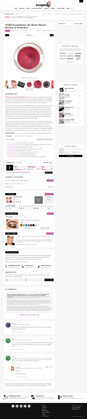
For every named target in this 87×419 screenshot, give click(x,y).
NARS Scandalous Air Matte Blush (15, 97)
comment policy (29, 294)
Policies (44, 409)
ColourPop (7, 17)
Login (81, 1)
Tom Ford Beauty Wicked (14, 155)
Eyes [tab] (16, 217)
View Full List (70, 62)
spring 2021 (20, 183)
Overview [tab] (19, 136)
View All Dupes (48, 139)
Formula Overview (19, 133)
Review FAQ (50, 233)
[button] (16, 8)
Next (53, 35)
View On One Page (29, 90)
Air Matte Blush (17, 197)
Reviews (7, 30)
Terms (43, 414)
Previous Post (9, 187)
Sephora (18, 172)
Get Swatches (49, 280)
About (43, 405)
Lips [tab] (25, 217)
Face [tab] (20, 217)
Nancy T (14, 338)
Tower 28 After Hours (13, 152)
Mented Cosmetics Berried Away (15, 146)
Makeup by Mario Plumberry (15, 149)
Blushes (12, 183)
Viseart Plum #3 (12, 142)
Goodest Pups (75, 409)
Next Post (51, 187)
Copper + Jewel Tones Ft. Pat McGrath (30, 220)
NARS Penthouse (12, 147)
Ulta (14, 172)
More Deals (71, 156)
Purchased (24, 30)
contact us (37, 298)
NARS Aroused (11, 150)
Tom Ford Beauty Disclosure (15, 156)
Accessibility (45, 416)
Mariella (13, 323)
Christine (39, 30)
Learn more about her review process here (27, 244)
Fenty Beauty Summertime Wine (16, 144)
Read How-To (28, 228)
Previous (51, 35)
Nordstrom (24, 172)
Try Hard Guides (76, 407)
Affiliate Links (18, 30)
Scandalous (10, 163)
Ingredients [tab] (29, 136)
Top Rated (49, 199)
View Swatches (40, 139)
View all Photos (45, 228)
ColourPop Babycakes (13, 153)
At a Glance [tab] (9, 217)
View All (17, 14)
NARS (29, 172)
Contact (44, 407)
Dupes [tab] (9, 136)
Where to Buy (48, 172)
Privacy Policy (46, 412)
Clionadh (6, 16)
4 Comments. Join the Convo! (14, 177)
